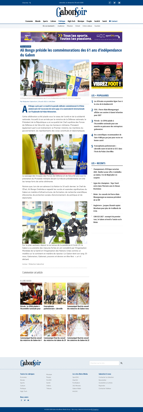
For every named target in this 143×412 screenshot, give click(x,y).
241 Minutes (77, 386)
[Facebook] (109, 2)
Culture (22, 386)
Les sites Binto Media (80, 374)
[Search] (121, 363)
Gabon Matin (77, 389)
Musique (49, 374)
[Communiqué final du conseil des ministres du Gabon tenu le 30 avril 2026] (78, 294)
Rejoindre (102, 386)
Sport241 (76, 377)
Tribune (49, 389)
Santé (48, 383)
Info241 (75, 391)
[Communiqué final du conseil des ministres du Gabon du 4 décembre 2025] (31, 325)
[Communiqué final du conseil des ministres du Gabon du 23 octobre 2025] (78, 325)
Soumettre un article (105, 383)
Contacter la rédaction (106, 377)
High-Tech (23, 391)
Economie (23, 377)
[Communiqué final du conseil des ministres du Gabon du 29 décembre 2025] (55, 325)
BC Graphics (95, 409)
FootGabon (76, 383)
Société (48, 380)
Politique (23, 389)
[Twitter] (114, 2)
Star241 (75, 380)
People (48, 377)
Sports (22, 383)
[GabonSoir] (71, 12)
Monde (22, 380)
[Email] (119, 2)
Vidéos (48, 386)
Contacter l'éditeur (105, 389)
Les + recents (98, 163)
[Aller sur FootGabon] (107, 75)
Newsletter (102, 380)
